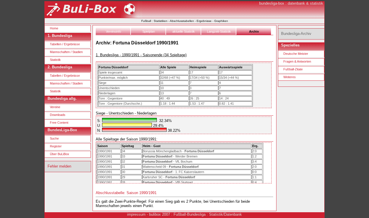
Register (56, 146)
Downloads (57, 114)
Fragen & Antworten (297, 61)
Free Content (59, 122)
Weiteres (289, 77)
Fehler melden (59, 166)
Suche (54, 138)
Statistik (55, 59)
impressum (136, 214)
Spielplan (148, 31)
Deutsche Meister (295, 53)
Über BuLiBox (59, 154)
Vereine (55, 107)
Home (54, 28)
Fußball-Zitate (293, 69)
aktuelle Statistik (183, 31)
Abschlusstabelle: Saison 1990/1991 (126, 193)
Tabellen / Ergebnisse (65, 44)
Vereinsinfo (113, 31)
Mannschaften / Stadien (66, 52)
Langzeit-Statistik (219, 31)
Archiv (254, 31)
